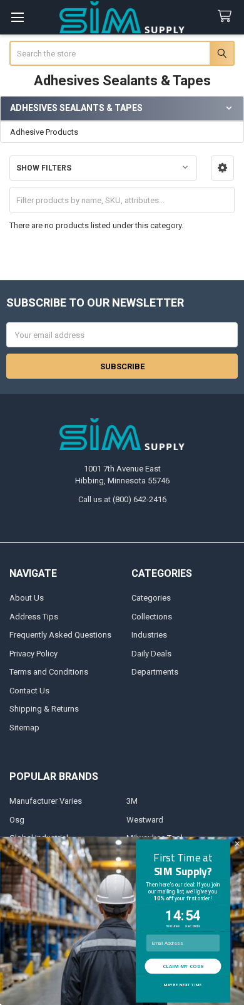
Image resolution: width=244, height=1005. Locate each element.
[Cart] (227, 16)
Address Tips (33, 616)
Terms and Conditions (48, 671)
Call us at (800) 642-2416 (122, 499)
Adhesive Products (44, 132)
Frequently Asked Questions (60, 634)
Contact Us (29, 690)
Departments (154, 671)
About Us (26, 597)
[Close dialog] (237, 843)
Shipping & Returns (44, 708)
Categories (151, 597)
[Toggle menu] (17, 17)
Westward (144, 819)
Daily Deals (151, 653)
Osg (16, 819)
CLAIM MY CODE (183, 966)
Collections (151, 616)
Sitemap (24, 727)
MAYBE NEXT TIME (183, 985)
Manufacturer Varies (45, 801)
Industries (149, 634)
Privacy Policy (33, 653)
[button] (222, 168)
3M (132, 801)
